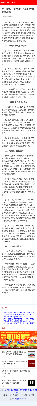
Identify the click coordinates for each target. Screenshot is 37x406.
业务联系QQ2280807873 (21, 399)
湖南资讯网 (23, 390)
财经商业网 (4, 2)
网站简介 (15, 395)
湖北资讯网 (14, 390)
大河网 (7, 390)
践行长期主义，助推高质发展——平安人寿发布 (18, 319)
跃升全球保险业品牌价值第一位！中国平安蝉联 (18, 323)
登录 (32, 395)
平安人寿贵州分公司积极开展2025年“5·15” (17, 321)
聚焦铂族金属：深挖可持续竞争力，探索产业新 (18, 312)
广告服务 (24, 395)
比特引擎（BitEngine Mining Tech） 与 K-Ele (17, 314)
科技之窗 (31, 390)
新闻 (13, 2)
